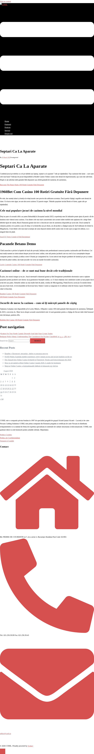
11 (3, 385)
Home (7, 121)
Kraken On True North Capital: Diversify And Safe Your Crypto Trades (27, 334)
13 (8, 385)
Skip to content (5, 1)
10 (1, 385)
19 (6, 389)
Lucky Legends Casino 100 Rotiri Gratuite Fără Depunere (21, 265)
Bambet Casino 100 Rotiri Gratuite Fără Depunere (18, 294)
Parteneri (8, 124)
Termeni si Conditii (7, 441)
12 (6, 385)
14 (10, 385)
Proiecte (7, 127)
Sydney (30, 746)
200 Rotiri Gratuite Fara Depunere (12, 297)
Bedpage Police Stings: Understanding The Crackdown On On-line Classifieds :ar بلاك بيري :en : (35, 337)
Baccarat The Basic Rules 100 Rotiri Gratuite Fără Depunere (22, 185)
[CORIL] (3, 5)
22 (13, 389)
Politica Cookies (6, 435)
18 (3, 389)
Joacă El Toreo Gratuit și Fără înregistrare (15, 237)
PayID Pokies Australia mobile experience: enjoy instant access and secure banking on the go (38, 357)
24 (1, 392)
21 (10, 389)
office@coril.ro (5, 734)
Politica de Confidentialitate (10, 438)
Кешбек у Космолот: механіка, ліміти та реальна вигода (26, 354)
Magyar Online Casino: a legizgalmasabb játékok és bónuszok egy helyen (31, 366)
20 (8, 389)
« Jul (1, 399)
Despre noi (8, 134)
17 (1, 389)
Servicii (7, 130)
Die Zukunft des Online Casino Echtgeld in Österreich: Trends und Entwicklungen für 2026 (38, 360)
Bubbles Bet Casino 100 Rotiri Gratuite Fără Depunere (20, 320)
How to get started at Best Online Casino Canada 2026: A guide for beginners (33, 363)
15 (13, 385)
